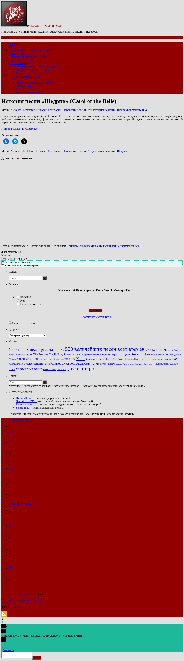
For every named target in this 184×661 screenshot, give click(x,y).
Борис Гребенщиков (121, 355)
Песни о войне (18, 53)
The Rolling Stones (60, 354)
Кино (80, 358)
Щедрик (122, 109)
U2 (73, 355)
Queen (29, 354)
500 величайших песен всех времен (30, 50)
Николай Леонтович (48, 109)
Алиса (78, 354)
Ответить (8, 650)
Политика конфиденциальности (35, 82)
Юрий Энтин (162, 364)
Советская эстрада (67, 363)
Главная (13, 43)
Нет (22, 300)
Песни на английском (22, 419)
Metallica (16, 109)
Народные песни (141, 359)
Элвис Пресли (108, 363)
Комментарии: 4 (137, 109)
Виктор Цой (140, 354)
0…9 (11, 500)
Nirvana (21, 354)
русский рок (83, 368)
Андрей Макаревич (90, 355)
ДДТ (19, 359)
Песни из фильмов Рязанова (33, 69)
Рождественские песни (101, 109)
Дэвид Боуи (47, 359)
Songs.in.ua (22, 407)
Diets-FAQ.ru (23, 398)
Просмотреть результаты (96, 316)
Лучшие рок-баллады (29, 72)
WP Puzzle (18, 606)
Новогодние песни (20, 60)
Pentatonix (29, 109)
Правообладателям (27, 92)
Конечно (25, 296)
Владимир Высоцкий (160, 354)
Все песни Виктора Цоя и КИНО (29, 56)
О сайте (13, 79)
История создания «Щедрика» (19, 128)
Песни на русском (20, 503)
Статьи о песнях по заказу (32, 85)
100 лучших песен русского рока (29, 47)
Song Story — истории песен (44, 25)
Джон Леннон (31, 359)
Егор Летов (58, 359)
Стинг (87, 364)
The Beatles (40, 354)
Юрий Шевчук (149, 364)
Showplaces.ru (24, 404)
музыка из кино (29, 369)
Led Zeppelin (157, 350)
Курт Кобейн (111, 359)
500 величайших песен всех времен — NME (43, 66)
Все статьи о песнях (28, 76)
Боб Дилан (105, 354)
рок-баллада (62, 369)
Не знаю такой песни (33, 304)
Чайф (93, 364)
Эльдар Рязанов (122, 364)
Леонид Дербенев (126, 359)
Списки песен (17, 63)
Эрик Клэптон (136, 364)
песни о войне (49, 369)
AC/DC (148, 350)
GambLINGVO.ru (26, 401)
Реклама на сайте (26, 89)
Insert (37, 657)
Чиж (98, 364)
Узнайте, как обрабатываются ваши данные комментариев (103, 245)
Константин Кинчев (95, 359)
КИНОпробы (69, 359)
